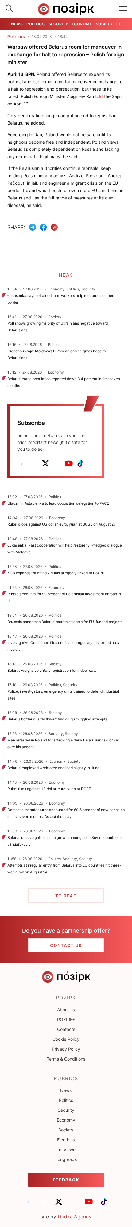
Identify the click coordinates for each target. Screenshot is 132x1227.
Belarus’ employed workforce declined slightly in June (53, 767)
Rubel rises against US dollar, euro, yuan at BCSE (49, 788)
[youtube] (68, 463)
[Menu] (123, 9)
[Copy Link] (54, 227)
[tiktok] (80, 463)
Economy (82, 24)
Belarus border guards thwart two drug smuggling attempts (57, 719)
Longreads (66, 1159)
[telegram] (22, 463)
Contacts (66, 1029)
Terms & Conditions (66, 1058)
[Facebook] (43, 227)
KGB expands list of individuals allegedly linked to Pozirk (55, 573)
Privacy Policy (66, 1049)
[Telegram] (32, 227)
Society (104, 24)
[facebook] (33, 463)
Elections (66, 1139)
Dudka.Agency (74, 1216)
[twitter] (45, 463)
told (99, 96)
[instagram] (57, 463)
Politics (35, 24)
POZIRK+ (66, 1019)
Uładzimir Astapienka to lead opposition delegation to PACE (58, 503)
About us (66, 1009)
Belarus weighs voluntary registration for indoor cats (51, 670)
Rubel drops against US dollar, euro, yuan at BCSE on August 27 (61, 524)
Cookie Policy (66, 1039)
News (17, 24)
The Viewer (66, 1149)
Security (58, 24)
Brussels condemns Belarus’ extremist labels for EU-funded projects (64, 621)
